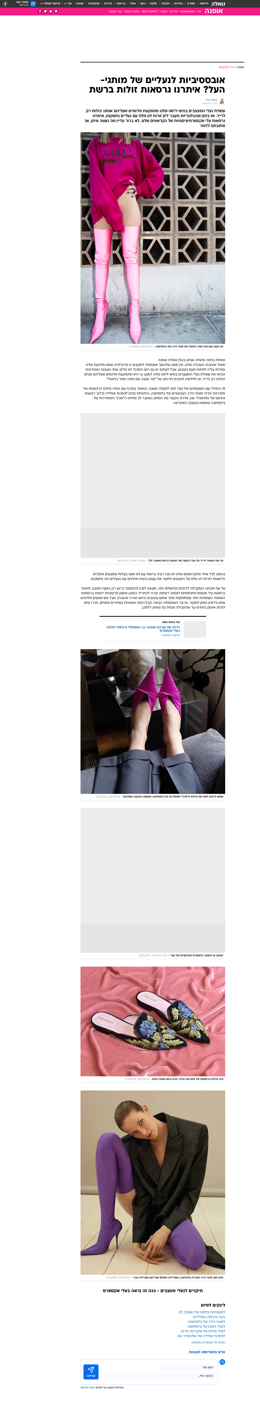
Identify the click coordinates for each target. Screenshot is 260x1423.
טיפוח (164, 11)
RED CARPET (150, 11)
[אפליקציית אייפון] (50, 11)
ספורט (191, 3)
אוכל (133, 3)
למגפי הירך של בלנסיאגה (206, 1322)
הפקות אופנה (132, 11)
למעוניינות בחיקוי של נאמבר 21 (202, 1312)
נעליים (221, 1342)
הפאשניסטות (187, 11)
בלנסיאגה (196, 1342)
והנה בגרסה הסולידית (209, 1317)
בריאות (121, 3)
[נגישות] (5, 4)
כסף (142, 3)
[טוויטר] (45, 11)
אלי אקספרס (210, 1342)
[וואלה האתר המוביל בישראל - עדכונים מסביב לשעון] (218, 4)
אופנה (80, 3)
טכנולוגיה (94, 3)
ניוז (199, 11)
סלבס (153, 3)
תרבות (165, 3)
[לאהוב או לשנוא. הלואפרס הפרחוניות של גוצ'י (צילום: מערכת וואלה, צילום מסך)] (153, 883)
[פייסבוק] (40, 11)
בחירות (178, 3)
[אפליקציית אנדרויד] (56, 11)
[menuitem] (201, 4)
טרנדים (174, 11)
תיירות (108, 3)
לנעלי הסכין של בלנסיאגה (206, 1327)
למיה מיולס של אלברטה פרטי (203, 1331)
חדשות (204, 3)
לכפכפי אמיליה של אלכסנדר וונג (201, 1336)
